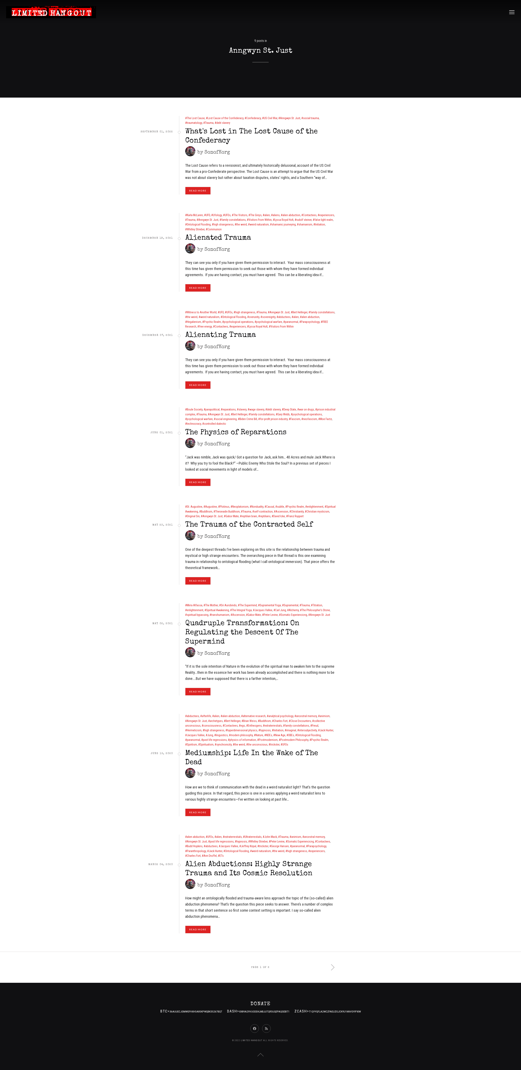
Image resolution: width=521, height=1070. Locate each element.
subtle (280, 506)
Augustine (211, 506)
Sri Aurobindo (229, 605)
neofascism (310, 419)
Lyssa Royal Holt (284, 219)
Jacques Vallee (263, 610)
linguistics (222, 735)
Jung (210, 735)
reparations (229, 409)
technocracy (194, 423)
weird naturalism (259, 224)
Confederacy (253, 118)
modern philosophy (242, 735)
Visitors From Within (260, 219)
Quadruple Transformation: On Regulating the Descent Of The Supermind (242, 633)
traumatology (194, 122)
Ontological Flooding (199, 224)
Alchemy (294, 610)
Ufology (217, 215)
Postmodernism (268, 739)
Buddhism (206, 511)
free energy (205, 326)
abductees (284, 317)
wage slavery (256, 409)
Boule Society (194, 409)
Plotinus (224, 506)
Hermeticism (194, 730)
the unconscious (257, 744)
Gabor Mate (232, 516)
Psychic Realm (212, 321)
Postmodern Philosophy (294, 739)
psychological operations (238, 321)
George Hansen (280, 846)
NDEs (269, 735)
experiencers (326, 215)
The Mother (211, 605)
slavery (242, 409)
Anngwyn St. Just (290, 118)
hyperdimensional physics (242, 730)
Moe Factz (326, 419)
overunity (254, 317)
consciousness (212, 725)
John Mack (270, 836)
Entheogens (255, 725)
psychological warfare (269, 321)
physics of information (243, 739)
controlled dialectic (215, 423)
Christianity (297, 511)
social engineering (226, 419)
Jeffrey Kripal (248, 846)
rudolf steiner (304, 219)
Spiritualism (206, 744)
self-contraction (263, 511)
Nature (259, 735)
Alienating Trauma (220, 335)
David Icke (279, 516)
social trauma (311, 118)
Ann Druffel (210, 855)
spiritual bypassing (197, 614)
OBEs (291, 735)
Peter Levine (271, 614)
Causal (270, 506)
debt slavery (223, 122)
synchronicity (224, 744)
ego (243, 725)
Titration (317, 605)
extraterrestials (273, 725)
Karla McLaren (195, 215)
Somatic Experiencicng (294, 614)
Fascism (295, 419)
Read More (198, 190)
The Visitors (240, 215)
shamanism (305, 224)
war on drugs (306, 409)
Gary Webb (283, 414)
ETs (222, 855)
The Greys (256, 215)
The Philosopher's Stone (316, 610)
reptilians (265, 516)
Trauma (209, 122)
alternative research (254, 716)
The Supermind (248, 605)
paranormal (291, 321)
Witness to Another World (202, 312)
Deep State (289, 409)
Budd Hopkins (194, 846)
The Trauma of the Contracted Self (249, 525)
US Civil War (270, 118)
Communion (214, 229)
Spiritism (192, 744)
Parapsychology (310, 321)
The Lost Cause (196, 118)
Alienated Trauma (218, 238)
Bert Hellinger (299, 312)
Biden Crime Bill (248, 419)
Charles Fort (281, 721)
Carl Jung (280, 610)
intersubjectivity (308, 730)
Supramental (291, 605)
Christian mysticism (317, 511)
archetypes (216, 721)
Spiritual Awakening (217, 610)
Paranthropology (196, 851)
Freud (315, 725)
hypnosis (265, 730)
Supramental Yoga (270, 605)
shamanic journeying (284, 224)
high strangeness (223, 224)
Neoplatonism (240, 506)
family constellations (233, 219)
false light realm (323, 219)
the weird (241, 224)
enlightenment (315, 506)
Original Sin (193, 516)
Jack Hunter (326, 730)
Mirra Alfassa (194, 605)
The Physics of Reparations (236, 432)
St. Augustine (194, 506)
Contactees (309, 215)
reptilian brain (249, 516)
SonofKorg (217, 152)
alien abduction (291, 215)
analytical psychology (280, 716)
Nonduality (257, 506)
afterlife (206, 716)
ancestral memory (306, 716)
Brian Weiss (250, 721)
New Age (280, 735)
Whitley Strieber (196, 229)
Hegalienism (194, 321)
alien (267, 215)
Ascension (282, 511)
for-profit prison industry (274, 419)
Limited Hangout (252, 1040)
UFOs (228, 215)
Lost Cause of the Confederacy (225, 118)
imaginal (291, 730)
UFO (208, 215)
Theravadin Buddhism (227, 511)
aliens (276, 215)
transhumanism (220, 614)
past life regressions (215, 739)
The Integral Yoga (242, 610)
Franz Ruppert (296, 516)
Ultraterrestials (253, 836)
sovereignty (268, 317)
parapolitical (212, 409)
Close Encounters (300, 721)
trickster (274, 744)
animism (325, 716)
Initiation (320, 224)
